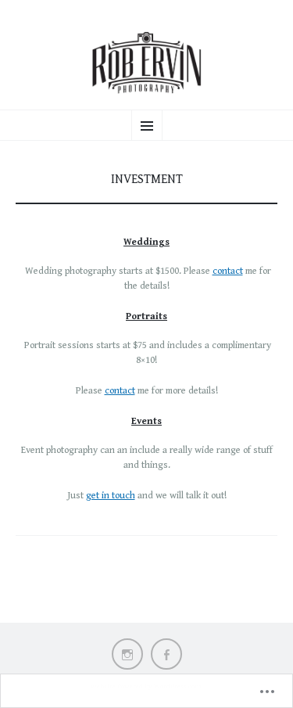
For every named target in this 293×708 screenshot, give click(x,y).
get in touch (110, 495)
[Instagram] (127, 654)
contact (228, 271)
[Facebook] (166, 654)
